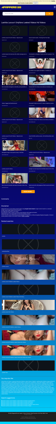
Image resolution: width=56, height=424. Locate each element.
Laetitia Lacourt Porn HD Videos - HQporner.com (12, 37)
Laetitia (3, 236)
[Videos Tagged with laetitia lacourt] (15, 101)
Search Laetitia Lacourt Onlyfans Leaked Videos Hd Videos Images (16, 405)
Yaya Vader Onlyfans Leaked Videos (44, 382)
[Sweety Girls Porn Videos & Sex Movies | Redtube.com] (42, 84)
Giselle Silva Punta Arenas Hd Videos (13, 391)
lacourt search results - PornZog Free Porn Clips (39, 37)
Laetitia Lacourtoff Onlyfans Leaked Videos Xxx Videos (14, 342)
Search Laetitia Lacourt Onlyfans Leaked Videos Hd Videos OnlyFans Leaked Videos (20, 404)
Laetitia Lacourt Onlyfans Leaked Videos (10, 281)
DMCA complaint (25, 216)
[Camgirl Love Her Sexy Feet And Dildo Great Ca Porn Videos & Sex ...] (42, 166)
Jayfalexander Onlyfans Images (43, 381)
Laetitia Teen (5, 372)
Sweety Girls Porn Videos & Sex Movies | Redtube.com (41, 86)
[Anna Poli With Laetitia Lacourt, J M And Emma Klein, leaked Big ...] (42, 133)
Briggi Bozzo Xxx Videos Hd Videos (20, 387)
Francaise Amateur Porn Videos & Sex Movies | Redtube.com (42, 119)
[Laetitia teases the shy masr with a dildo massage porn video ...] (15, 52)
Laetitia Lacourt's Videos (7, 168)
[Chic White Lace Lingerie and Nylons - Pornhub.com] (42, 68)
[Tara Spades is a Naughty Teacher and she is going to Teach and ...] (42, 52)
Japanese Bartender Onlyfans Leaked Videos (22, 381)
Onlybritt (34, 381)
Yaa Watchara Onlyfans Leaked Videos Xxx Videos (32, 386)
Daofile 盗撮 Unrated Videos (38, 390)
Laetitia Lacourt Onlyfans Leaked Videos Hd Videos (13, 296)
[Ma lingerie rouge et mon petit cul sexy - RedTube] (15, 150)
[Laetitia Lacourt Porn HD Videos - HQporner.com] (15, 35)
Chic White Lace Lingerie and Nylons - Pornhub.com (40, 70)
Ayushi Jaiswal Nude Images (37, 392)
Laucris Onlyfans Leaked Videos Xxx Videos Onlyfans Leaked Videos (16, 390)
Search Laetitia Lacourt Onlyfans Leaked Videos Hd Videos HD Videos (17, 403)
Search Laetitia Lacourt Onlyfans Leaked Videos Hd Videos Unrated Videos (18, 400)
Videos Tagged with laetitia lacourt (9, 103)
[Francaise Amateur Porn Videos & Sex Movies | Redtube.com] (42, 117)
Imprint (21, 413)
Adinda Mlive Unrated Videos (17, 382)
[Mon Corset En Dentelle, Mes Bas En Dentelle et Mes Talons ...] (15, 183)
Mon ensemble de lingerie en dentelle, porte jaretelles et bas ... (15, 86)
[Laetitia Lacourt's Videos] (15, 166)
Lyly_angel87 (8, 382)
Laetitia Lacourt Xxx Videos (8, 312)
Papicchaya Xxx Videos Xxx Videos (46, 388)
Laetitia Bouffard (5, 251)
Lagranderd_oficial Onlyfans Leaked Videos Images (20, 392)
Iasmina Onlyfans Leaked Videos (13, 386)
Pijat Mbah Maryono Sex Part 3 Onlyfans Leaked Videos (34, 391)
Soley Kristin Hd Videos (6, 381)
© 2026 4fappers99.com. (14, 413)
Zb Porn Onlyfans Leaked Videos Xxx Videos (30, 385)
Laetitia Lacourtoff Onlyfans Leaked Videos (11, 327)
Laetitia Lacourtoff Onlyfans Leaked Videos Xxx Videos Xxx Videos (16, 357)
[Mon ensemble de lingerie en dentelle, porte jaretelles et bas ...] (15, 84)
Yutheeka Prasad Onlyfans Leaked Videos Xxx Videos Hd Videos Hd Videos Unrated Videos (21, 383)
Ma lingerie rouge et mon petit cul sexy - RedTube (12, 152)
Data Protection (34, 413)
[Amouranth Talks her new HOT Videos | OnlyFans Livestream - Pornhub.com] (42, 101)
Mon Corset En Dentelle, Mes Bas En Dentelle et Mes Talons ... (15, 185)
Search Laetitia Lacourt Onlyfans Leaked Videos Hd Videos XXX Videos (17, 402)
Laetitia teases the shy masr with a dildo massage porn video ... (15, 54)
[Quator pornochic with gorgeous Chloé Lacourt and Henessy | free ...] (42, 183)
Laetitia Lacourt (5, 266)
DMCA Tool (45, 413)
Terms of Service (26, 413)
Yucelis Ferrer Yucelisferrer (30, 382)
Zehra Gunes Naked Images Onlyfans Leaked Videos (39, 387)
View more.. (28, 191)
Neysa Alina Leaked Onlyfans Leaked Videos (29, 388)
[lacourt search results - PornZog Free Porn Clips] (42, 35)
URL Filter (40, 413)
